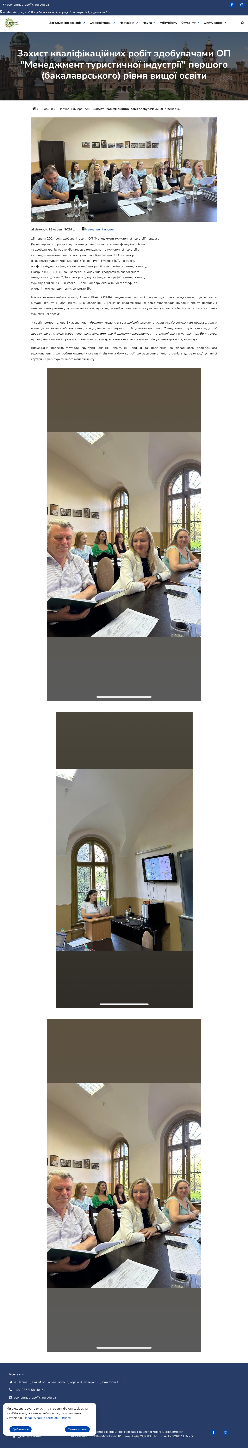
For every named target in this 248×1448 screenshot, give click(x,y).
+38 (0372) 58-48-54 (29, 1390)
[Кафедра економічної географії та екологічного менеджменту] (12, 23)
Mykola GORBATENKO (177, 1436)
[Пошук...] (242, 23)
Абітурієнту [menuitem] (168, 23)
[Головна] (34, 109)
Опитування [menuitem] (213, 23)
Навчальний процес (73, 109)
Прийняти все (20, 1429)
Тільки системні (77, 1429)
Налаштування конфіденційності (47, 1418)
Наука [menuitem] (147, 23)
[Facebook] (232, 5)
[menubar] (139, 23)
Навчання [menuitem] (127, 23)
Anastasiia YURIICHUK (141, 1436)
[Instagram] (242, 5)
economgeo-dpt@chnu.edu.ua (35, 1397)
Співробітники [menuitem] (101, 23)
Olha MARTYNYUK (107, 1436)
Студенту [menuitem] (188, 23)
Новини (47, 109)
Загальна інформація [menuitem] (65, 23)
